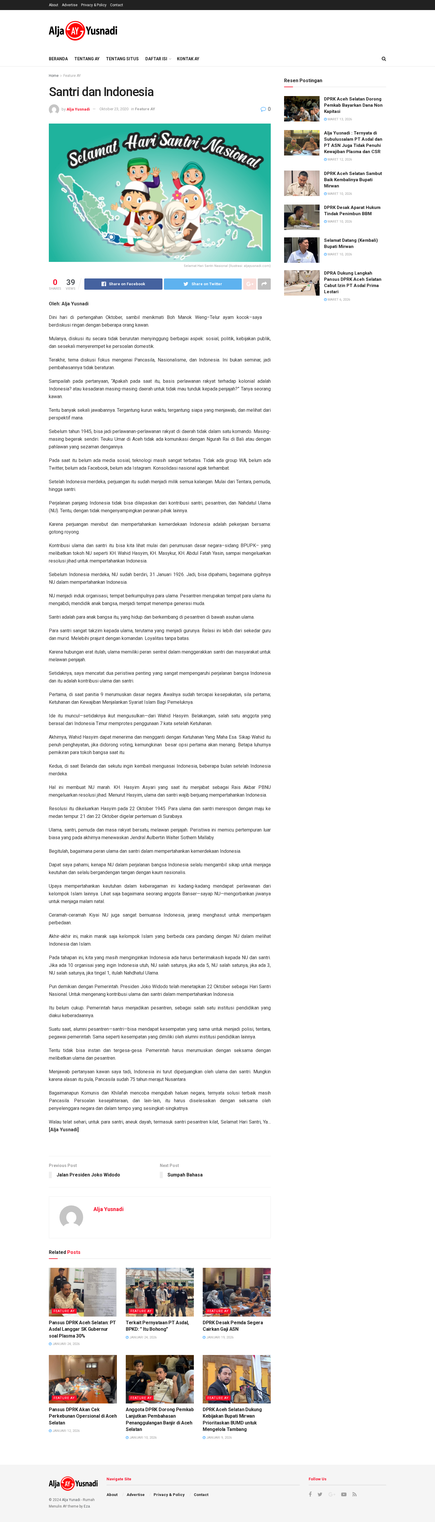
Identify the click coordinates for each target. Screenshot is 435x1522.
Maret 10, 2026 (339, 194)
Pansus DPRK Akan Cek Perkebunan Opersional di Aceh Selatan (83, 1416)
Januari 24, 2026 (65, 1344)
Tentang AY (86, 58)
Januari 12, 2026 (65, 1431)
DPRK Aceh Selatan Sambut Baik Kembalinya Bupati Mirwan (353, 180)
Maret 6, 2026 (338, 300)
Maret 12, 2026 (339, 159)
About (53, 5)
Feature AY (72, 76)
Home (54, 76)
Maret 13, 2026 (339, 119)
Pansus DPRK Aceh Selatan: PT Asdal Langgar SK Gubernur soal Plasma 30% (82, 1329)
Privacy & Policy (94, 5)
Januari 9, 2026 (218, 1438)
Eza (87, 1506)
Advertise (70, 5)
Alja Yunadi (71, 1500)
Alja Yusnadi (78, 109)
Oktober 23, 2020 (113, 109)
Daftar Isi (156, 58)
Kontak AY (188, 58)
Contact (116, 5)
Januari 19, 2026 (219, 1337)
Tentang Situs (122, 58)
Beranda (58, 58)
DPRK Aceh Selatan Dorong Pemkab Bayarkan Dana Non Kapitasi (353, 105)
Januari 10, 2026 (142, 1438)
